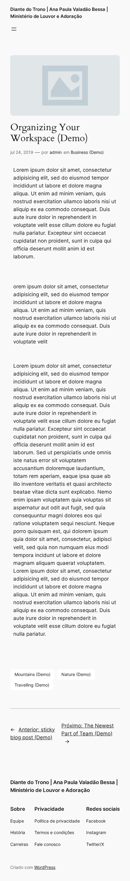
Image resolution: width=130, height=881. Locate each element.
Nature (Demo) (76, 674)
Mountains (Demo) (32, 674)
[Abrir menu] (14, 29)
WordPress (44, 867)
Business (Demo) (87, 152)
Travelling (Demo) (32, 684)
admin (56, 152)
